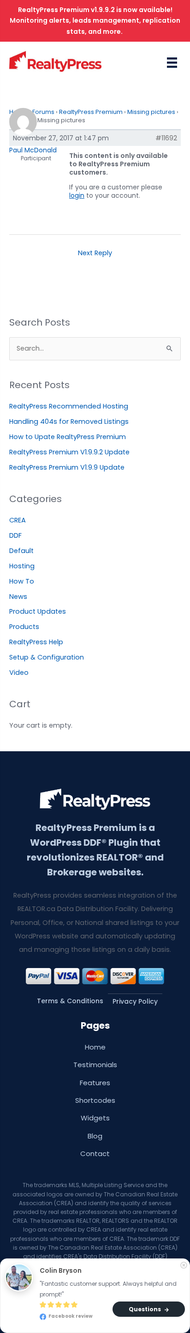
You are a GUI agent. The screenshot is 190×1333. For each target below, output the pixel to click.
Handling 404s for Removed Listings (69, 421)
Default (21, 550)
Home (95, 1047)
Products (24, 626)
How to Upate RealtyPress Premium (67, 436)
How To (21, 581)
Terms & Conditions (70, 1001)
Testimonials (95, 1064)
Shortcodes (95, 1100)
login (76, 195)
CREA (17, 520)
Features (95, 1083)
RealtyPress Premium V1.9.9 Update (67, 467)
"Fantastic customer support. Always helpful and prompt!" (109, 1289)
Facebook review (70, 1316)
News (18, 596)
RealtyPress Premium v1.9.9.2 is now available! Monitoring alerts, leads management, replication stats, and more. (95, 20)
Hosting (22, 566)
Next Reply (95, 253)
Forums (43, 111)
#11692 (166, 138)
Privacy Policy (135, 1001)
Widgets (95, 1118)
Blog (95, 1136)
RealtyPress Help (36, 642)
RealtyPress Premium (91, 111)
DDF (15, 535)
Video (19, 672)
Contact (95, 1153)
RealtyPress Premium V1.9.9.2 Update (69, 452)
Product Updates (37, 611)
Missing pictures (151, 111)
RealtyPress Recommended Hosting (68, 406)
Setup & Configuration (46, 657)
